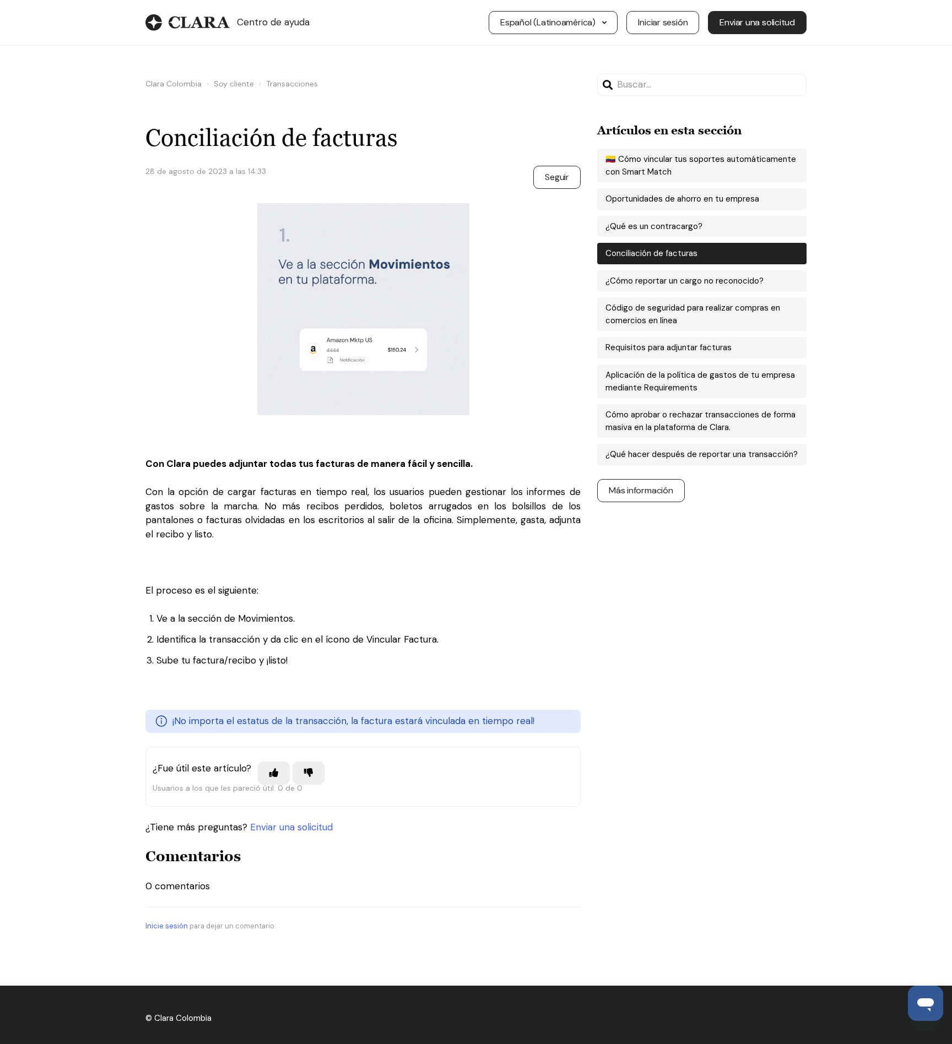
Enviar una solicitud (757, 22)
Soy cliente (234, 84)
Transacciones (292, 84)
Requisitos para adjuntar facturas (668, 347)
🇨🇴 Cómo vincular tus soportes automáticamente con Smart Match (700, 165)
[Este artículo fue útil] (274, 773)
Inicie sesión (166, 926)
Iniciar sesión (663, 22)
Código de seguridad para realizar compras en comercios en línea (692, 314)
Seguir (557, 177)
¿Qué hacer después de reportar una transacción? (701, 454)
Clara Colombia (173, 84)
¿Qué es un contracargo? (653, 226)
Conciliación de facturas (651, 253)
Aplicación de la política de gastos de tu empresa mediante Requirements (700, 381)
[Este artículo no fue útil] (308, 773)
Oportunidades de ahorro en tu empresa (682, 198)
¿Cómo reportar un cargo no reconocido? (684, 280)
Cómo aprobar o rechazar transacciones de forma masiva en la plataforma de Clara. (700, 421)
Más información (641, 490)
